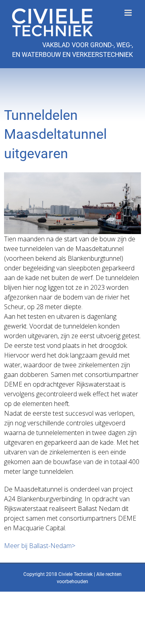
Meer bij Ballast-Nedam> (39, 545)
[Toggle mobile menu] (128, 12)
